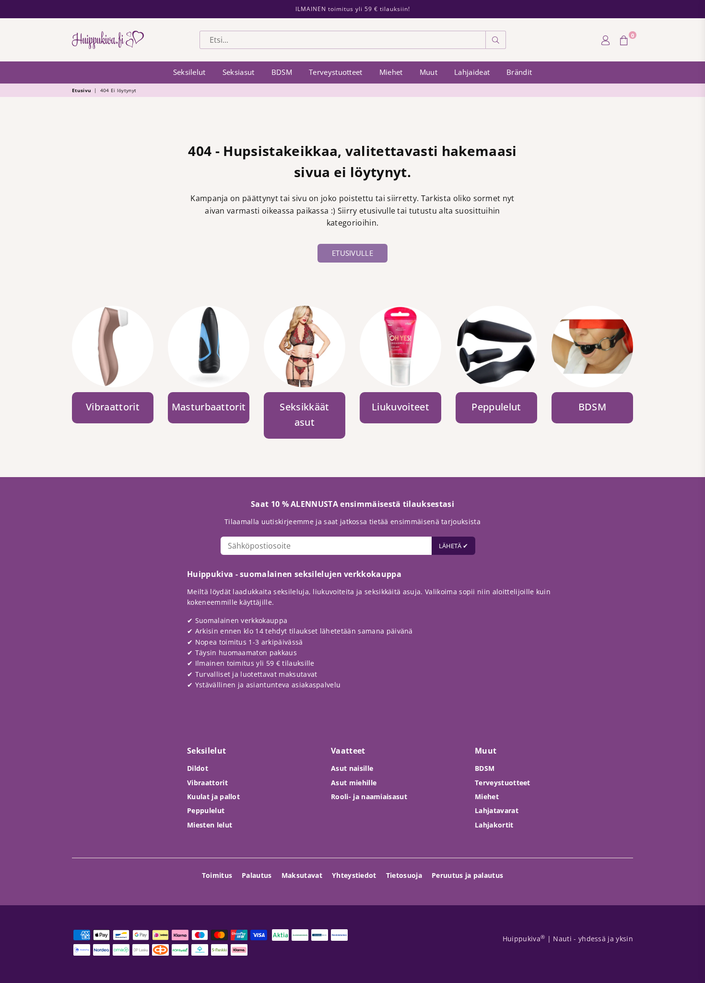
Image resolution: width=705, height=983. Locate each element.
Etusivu (81, 90)
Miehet (391, 72)
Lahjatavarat (496, 810)
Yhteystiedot (354, 875)
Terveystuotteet (336, 72)
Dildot (197, 768)
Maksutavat (302, 875)
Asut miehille (353, 782)
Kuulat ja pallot (213, 796)
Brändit (519, 72)
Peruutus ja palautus (467, 875)
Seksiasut (239, 72)
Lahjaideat (472, 72)
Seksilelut (189, 72)
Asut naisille (352, 768)
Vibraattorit (207, 782)
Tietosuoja (404, 875)
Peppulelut (205, 810)
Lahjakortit (494, 824)
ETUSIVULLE (352, 253)
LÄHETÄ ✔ (453, 545)
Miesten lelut (209, 824)
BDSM (281, 72)
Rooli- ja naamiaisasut (369, 796)
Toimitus (217, 875)
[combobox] (343, 40)
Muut (428, 72)
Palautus (257, 875)
